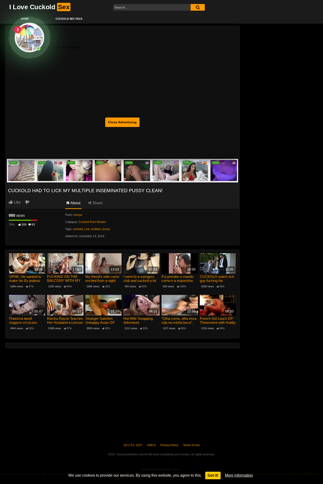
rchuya (77, 215)
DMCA (151, 445)
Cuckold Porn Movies (92, 222)
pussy (106, 229)
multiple (96, 229)
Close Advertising (122, 122)
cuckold (78, 229)
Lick (86, 229)
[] (198, 7)
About (75, 203)
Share (97, 203)
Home (25, 18)
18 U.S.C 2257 (132, 445)
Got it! (213, 475)
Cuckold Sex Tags (69, 18)
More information (239, 475)
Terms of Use (191, 445)
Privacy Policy (169, 445)
